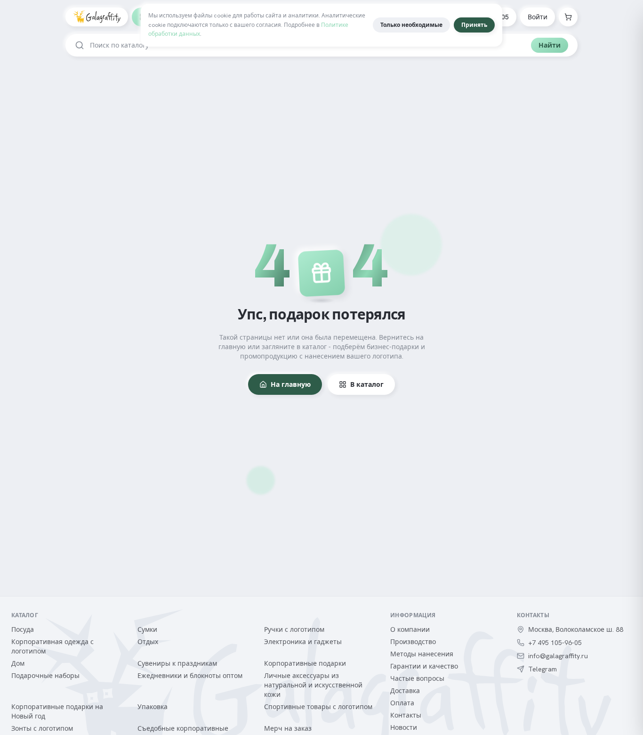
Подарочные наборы (45, 675)
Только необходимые (411, 25)
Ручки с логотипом (294, 629)
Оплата (402, 703)
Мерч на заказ (288, 728)
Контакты (405, 715)
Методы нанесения (421, 654)
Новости (403, 727)
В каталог (367, 384)
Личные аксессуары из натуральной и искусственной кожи (313, 685)
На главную (291, 384)
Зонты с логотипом (42, 728)
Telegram (542, 669)
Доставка (405, 690)
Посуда (22, 629)
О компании (410, 629)
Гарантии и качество (424, 666)
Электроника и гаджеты (303, 641)
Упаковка (152, 706)
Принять (474, 25)
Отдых (147, 641)
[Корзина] (568, 17)
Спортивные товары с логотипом (318, 706)
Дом (17, 663)
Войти (537, 17)
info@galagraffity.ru (558, 656)
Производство (413, 641)
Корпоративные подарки (305, 663)
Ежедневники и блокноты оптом (189, 675)
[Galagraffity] (96, 17)
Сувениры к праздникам (177, 663)
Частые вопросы (417, 678)
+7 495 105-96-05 (555, 642)
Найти (550, 45)
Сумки (147, 629)
